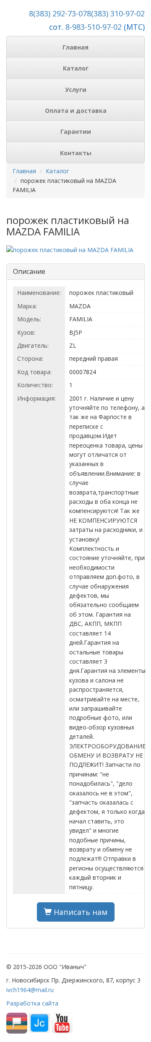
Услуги (75, 90)
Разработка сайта (32, 1003)
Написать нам (79, 912)
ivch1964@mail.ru (30, 990)
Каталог (76, 68)
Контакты (75, 153)
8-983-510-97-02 (93, 27)
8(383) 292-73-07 (58, 13)
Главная (75, 47)
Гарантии (75, 131)
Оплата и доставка (76, 111)
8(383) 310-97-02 (116, 13)
